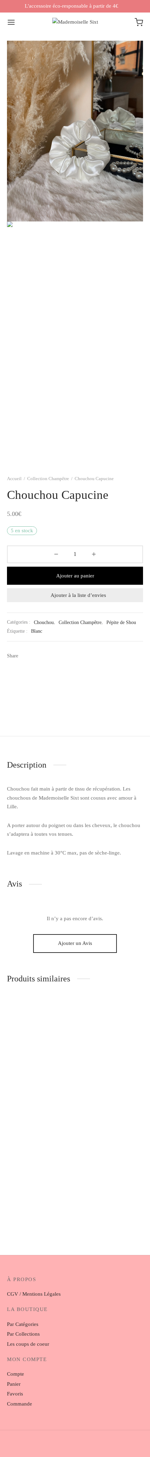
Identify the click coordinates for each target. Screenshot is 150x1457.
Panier (14, 1384)
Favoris (15, 1394)
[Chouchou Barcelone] (110, 1043)
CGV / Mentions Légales (34, 1294)
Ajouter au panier (75, 575)
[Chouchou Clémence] (40, 1043)
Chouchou (44, 622)
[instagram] (58, 1447)
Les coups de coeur (28, 1344)
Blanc (36, 631)
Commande (19, 1404)
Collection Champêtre (48, 478)
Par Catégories (22, 1324)
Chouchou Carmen (27, 1214)
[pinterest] (91, 1447)
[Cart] (139, 22)
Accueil (14, 478)
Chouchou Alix (94, 1214)
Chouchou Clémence (30, 1095)
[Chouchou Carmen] (40, 1162)
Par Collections (23, 1334)
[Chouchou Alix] (110, 1162)
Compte (15, 1374)
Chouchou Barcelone (101, 1095)
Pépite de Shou (121, 622)
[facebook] (75, 1447)
